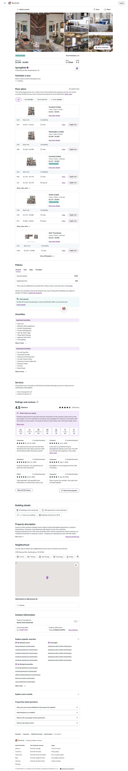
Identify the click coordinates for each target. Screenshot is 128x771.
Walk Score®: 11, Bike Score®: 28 (26, 599)
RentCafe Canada (35, 748)
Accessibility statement (57, 758)
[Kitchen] (76, 22)
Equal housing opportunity (67, 768)
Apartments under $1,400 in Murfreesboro (59, 653)
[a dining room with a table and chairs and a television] (76, 42)
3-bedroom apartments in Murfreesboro (26, 656)
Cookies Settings (56, 761)
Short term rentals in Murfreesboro (25, 678)
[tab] (28, 99)
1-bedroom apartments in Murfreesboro (26, 649)
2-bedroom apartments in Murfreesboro (26, 653)
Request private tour (72, 537)
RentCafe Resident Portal (37, 761)
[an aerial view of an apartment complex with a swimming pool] (101, 42)
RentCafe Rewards (35, 751)
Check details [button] (21, 305)
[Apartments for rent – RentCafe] (13, 3)
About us (17, 748)
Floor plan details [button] (54, 115)
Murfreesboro (48, 734)
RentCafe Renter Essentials (38, 755)
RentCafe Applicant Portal (37, 758)
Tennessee (26, 734)
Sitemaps (17, 764)
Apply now (73, 124)
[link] (121, 3)
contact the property (35, 293)
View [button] (63, 125)
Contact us (18, 751)
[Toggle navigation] (5, 3)
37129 (42, 552)
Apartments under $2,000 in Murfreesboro (59, 660)
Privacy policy (55, 751)
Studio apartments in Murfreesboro (25, 646)
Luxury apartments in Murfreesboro (25, 681)
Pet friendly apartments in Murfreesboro (26, 668)
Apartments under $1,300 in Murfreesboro (59, 649)
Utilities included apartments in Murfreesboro (27, 674)
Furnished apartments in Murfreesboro (26, 671)
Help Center (18, 755)
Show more (20, 424)
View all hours (73, 630)
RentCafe (18, 734)
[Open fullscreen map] (76, 565)
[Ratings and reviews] (37, 402)
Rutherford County (36, 734)
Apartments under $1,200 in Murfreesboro (59, 646)
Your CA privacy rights (57, 755)
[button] (39, 32)
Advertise (18, 761)
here (70, 286)
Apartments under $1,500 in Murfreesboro (59, 656)
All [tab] (18, 99)
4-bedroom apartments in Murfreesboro (26, 660)
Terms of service (55, 748)
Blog (16, 758)
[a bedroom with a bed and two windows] (101, 22)
